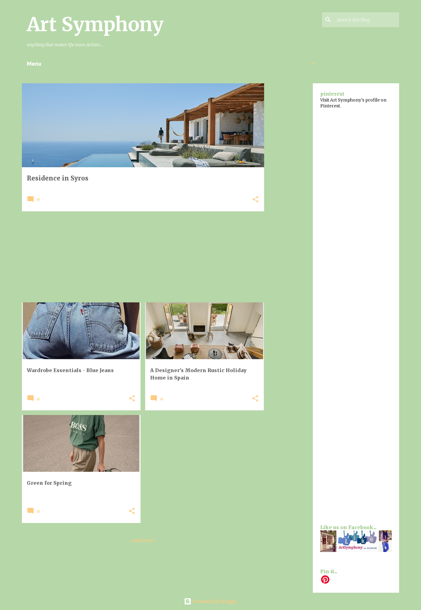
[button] (255, 200)
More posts (143, 541)
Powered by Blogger (214, 601)
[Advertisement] (143, 259)
